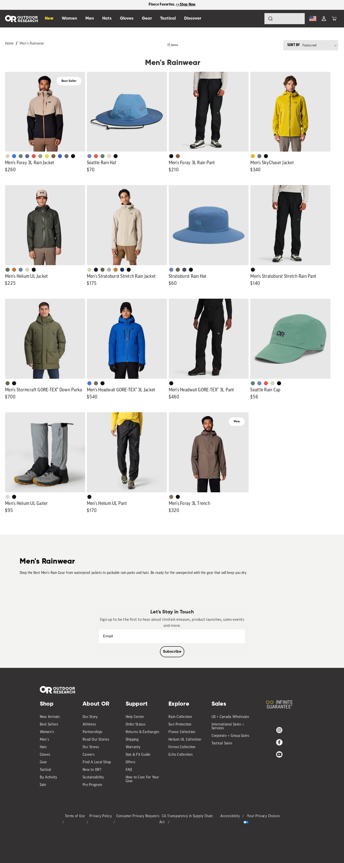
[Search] (256, 18)
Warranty (133, 747)
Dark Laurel (8, 270)
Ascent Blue (259, 383)
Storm (66, 156)
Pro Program (92, 785)
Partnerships (92, 732)
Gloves (45, 755)
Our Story (90, 717)
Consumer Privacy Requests (138, 816)
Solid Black (279, 383)
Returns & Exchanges (142, 732)
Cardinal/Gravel (96, 156)
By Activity (48, 777)
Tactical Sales (222, 743)
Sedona (14, 270)
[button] (334, 18)
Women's (47, 732)
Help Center (135, 717)
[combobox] (284, 18)
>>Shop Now (186, 5)
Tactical (45, 770)
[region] (172, 5)
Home (9, 44)
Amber (253, 156)
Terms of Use (75, 816)
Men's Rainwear (32, 44)
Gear (43, 762)
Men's (44, 740)
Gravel (171, 497)
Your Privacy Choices (263, 816)
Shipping (132, 740)
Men (89, 18)
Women (69, 18)
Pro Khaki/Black (8, 156)
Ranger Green (102, 270)
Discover (192, 18)
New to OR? (92, 770)
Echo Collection (180, 755)
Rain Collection (180, 717)
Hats (43, 747)
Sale (43, 785)
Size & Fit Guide (138, 755)
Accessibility (230, 816)
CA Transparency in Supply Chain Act (186, 819)
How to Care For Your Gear (142, 779)
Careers (88, 755)
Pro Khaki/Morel (109, 156)
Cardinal (34, 156)
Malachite (102, 156)
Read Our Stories (96, 740)
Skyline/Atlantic (27, 156)
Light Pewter (8, 497)
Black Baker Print (96, 270)
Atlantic (184, 270)
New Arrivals (50, 717)
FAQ (129, 770)
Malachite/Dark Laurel (21, 156)
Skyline (21, 270)
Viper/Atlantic (47, 156)
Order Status (136, 725)
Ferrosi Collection (182, 747)
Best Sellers (49, 725)
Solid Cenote (122, 270)
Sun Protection (180, 725)
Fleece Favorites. (162, 5)
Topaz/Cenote (60, 156)
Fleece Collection (181, 732)
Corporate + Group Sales (230, 736)
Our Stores (91, 747)
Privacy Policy (100, 816)
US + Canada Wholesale (230, 717)
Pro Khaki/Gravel (40, 156)
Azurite (14, 156)
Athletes (89, 725)
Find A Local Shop (97, 762)
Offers (130, 762)
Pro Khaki (27, 270)
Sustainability (93, 777)
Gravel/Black (96, 383)
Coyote (53, 156)
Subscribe (172, 652)
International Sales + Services (228, 726)
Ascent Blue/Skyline (89, 156)
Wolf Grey (109, 270)
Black (73, 156)
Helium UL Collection (184, 740)
